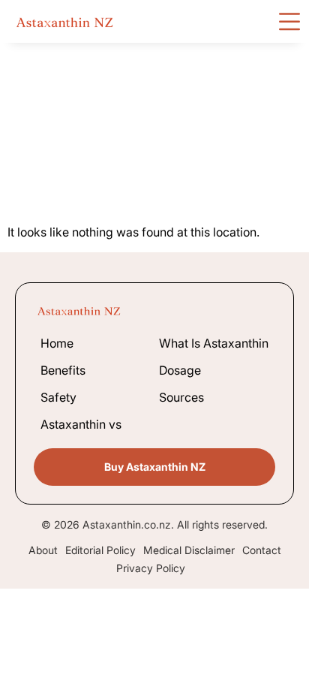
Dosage (180, 370)
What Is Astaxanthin (213, 343)
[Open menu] (289, 21)
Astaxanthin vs (81, 424)
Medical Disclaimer (189, 550)
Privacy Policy (150, 568)
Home (57, 343)
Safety (58, 397)
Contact (261, 550)
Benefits (63, 370)
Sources (181, 397)
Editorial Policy (100, 550)
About (43, 550)
